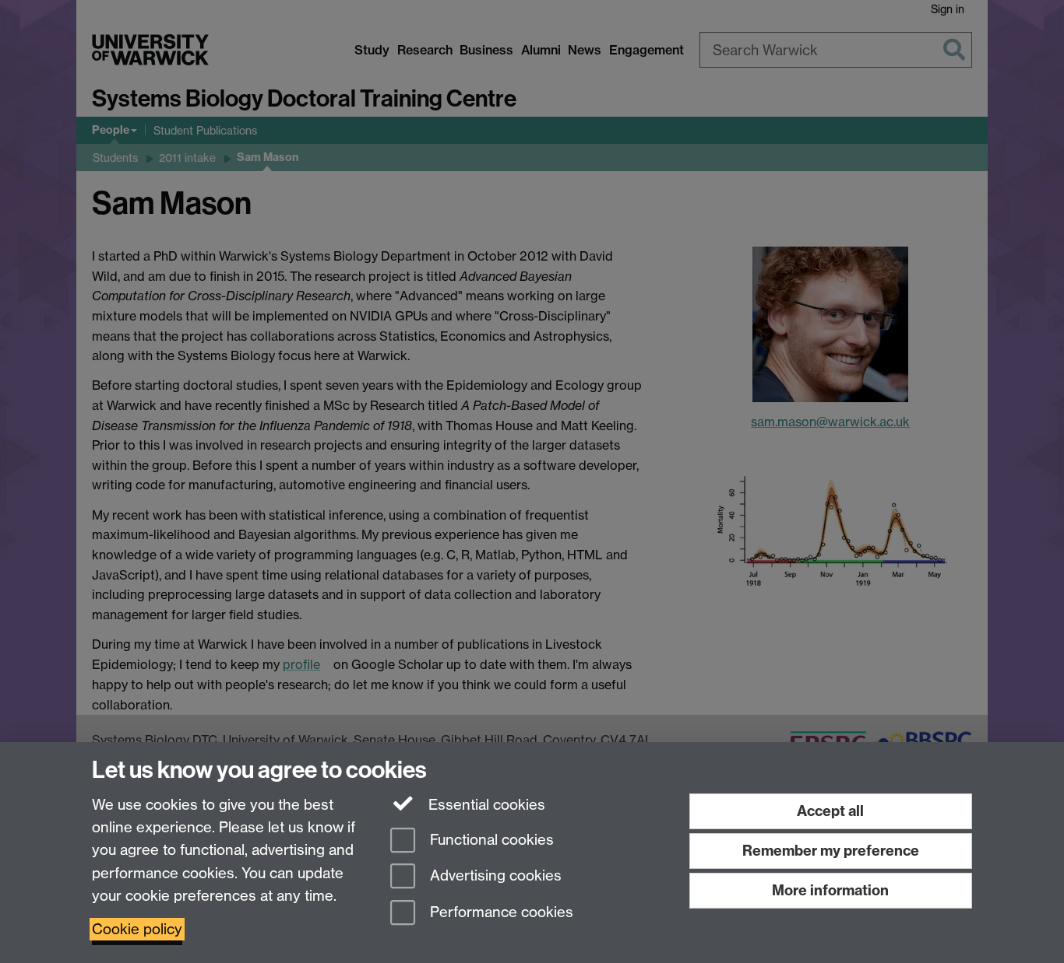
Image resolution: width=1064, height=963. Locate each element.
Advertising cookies (494, 876)
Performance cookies (499, 913)
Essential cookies (485, 805)
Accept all (830, 811)
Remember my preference (830, 851)
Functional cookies (490, 840)
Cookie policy (137, 929)
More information (830, 890)
